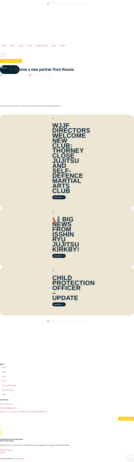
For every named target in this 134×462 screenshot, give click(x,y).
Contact (62, 46)
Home (4, 46)
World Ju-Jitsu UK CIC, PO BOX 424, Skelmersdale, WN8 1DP (24, 412)
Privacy (2, 452)
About (12, 46)
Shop (53, 46)
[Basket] (3, 55)
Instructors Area (42, 46)
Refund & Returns (6, 450)
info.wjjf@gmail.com (9, 408)
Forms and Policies (9, 385)
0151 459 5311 (7, 404)
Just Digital (20, 458)
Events (29, 46)
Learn (21, 46)
